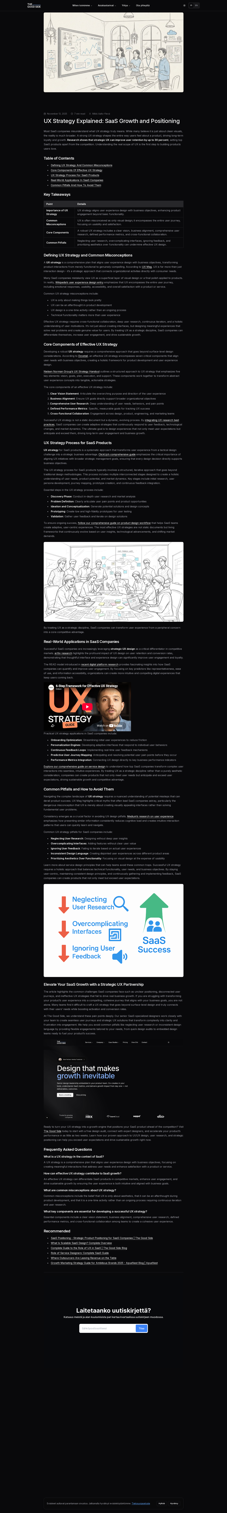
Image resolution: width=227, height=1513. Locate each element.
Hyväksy (174, 1503)
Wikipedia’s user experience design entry (79, 282)
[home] (34, 5)
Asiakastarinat (106, 5)
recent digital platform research (99, 664)
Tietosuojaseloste (141, 1503)
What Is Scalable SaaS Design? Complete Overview (81, 1243)
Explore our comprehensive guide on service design (74, 766)
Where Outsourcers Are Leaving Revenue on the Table (83, 1257)
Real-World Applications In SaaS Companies (77, 180)
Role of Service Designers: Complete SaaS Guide (80, 1252)
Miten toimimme (81, 5)
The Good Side (52, 1131)
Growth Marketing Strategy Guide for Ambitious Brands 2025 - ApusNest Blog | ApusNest (104, 1262)
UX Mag (147, 266)
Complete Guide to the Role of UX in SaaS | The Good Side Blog (89, 1248)
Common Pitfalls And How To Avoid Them (76, 185)
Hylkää (162, 1503)
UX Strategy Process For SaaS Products (75, 175)
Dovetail (83, 355)
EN (196, 5)
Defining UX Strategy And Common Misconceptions (81, 165)
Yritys (125, 5)
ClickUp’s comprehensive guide (117, 454)
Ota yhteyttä (143, 5)
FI (191, 5)
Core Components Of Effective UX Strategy (76, 170)
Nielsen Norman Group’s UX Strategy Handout (72, 371)
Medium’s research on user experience (150, 816)
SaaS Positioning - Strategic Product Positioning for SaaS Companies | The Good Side (102, 1238)
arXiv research (63, 653)
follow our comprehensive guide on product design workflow (114, 522)
